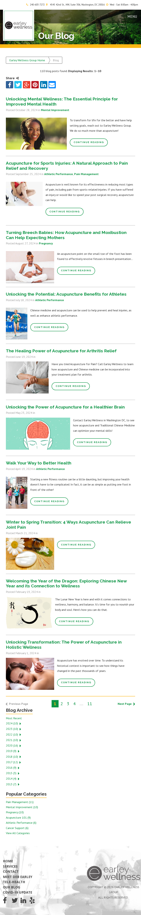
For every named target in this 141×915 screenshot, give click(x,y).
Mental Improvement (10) (22, 807)
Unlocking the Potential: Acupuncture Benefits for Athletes (66, 294)
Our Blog (11, 887)
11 (89, 703)
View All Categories (18, 833)
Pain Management (86, 174)
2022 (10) (12, 734)
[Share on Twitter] (18, 84)
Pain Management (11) (20, 802)
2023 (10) (12, 729)
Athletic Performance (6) (21, 822)
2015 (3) (11, 773)
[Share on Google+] (26, 84)
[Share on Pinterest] (35, 84)
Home (8, 861)
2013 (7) (11, 784)
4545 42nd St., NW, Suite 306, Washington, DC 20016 (77, 4)
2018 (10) (12, 756)
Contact (11, 871)
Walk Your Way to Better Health (38, 462)
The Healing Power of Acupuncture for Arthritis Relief (61, 350)
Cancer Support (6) (17, 828)
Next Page (125, 704)
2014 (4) (11, 778)
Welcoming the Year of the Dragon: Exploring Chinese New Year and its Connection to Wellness (66, 583)
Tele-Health (14, 882)
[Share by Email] (52, 84)
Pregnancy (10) (15, 812)
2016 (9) (11, 767)
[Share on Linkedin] (43, 84)
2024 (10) (12, 723)
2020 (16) (12, 745)
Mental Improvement (55, 110)
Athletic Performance (58, 174)
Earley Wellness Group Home (27, 60)
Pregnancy (46, 243)
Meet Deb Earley (17, 877)
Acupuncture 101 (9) (18, 817)
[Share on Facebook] (9, 84)
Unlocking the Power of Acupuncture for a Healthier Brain (65, 406)
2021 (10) (12, 740)
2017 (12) (12, 762)
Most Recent (14, 718)
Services (10, 866)
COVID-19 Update (17, 892)
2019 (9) (11, 751)
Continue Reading (89, 142)
